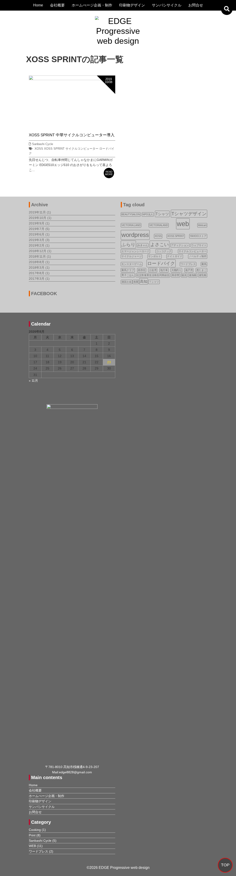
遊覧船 (202, 275)
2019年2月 (36, 245)
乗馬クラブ (127, 270)
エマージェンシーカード (135, 251)
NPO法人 (147, 214)
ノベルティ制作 (197, 256)
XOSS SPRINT (54, 148)
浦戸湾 (189, 270)
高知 (143, 281)
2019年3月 (36, 240)
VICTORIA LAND (131, 225)
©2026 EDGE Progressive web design (118, 868)
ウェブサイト (198, 245)
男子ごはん (127, 275)
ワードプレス (188, 264)
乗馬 (203, 264)
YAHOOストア (198, 236)
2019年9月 (36, 223)
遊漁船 (193, 275)
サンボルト (154, 256)
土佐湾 (152, 270)
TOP (225, 865)
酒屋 (135, 281)
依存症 (141, 270)
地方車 (164, 270)
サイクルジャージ (131, 256)
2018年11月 (37, 256)
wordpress (135, 235)
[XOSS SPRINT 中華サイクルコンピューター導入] (72, 78)
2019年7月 (36, 229)
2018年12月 (37, 251)
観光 (184, 275)
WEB (32, 846)
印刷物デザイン (132, 5)
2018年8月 (36, 262)
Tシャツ (162, 214)
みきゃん (143, 245)
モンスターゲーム (131, 264)
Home (38, 5)
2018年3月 (36, 267)
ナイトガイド (174, 256)
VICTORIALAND (158, 225)
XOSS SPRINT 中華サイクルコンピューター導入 (72, 135)
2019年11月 (37, 212)
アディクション (180, 245)
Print (32, 835)
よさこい (159, 244)
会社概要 (57, 5)
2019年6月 (36, 234)
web (183, 223)
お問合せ (195, 5)
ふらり (128, 244)
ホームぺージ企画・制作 (92, 5)
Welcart (202, 225)
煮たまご (201, 270)
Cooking (35, 830)
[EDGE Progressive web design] (118, 21)
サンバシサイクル (166, 5)
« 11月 (33, 380)
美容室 (175, 275)
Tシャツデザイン (188, 213)
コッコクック (163, 251)
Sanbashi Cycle (42, 144)
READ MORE (109, 173)
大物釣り (176, 270)
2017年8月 (36, 273)
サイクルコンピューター (81, 148)
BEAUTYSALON (130, 214)
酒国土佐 (126, 281)
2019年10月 (37, 218)
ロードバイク (161, 263)
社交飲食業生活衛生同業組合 (152, 275)
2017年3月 (36, 278)
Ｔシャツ (154, 281)
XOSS (39, 148)
